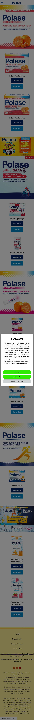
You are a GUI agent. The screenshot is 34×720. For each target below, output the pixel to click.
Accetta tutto (17, 376)
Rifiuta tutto (17, 372)
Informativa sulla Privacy (19, 363)
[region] (17, 360)
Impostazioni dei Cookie (17, 381)
